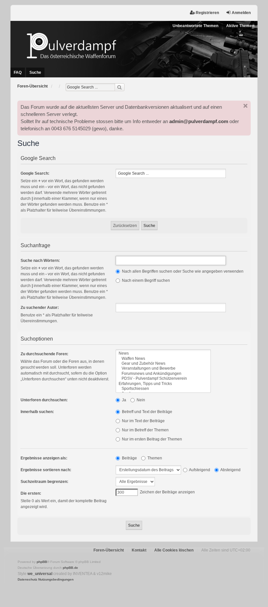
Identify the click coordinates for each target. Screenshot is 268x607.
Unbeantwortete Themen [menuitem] (195, 26)
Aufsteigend (199, 470)
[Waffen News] (163, 358)
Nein (140, 400)
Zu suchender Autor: (40, 307)
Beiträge (129, 458)
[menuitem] (27, 580)
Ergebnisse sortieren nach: (46, 470)
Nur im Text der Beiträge (143, 421)
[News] (163, 353)
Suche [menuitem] (35, 72)
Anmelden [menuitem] (241, 12)
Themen (154, 458)
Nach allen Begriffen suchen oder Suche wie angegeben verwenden (182, 271)
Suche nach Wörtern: (40, 260)
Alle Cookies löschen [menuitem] (173, 550)
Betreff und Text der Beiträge (146, 411)
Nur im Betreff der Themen (145, 430)
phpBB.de (70, 567)
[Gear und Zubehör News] (163, 363)
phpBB (42, 562)
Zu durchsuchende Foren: (44, 354)
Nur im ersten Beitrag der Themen (151, 439)
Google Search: (35, 173)
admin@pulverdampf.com (198, 121)
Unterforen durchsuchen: (44, 400)
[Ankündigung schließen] (245, 106)
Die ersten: (31, 493)
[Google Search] (120, 87)
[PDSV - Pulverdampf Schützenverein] (163, 378)
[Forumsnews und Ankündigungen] (163, 373)
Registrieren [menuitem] (207, 12)
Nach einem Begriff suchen (145, 280)
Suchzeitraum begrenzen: (44, 481)
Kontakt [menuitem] (139, 550)
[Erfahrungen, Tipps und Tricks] (163, 383)
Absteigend (230, 470)
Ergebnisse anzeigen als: (44, 458)
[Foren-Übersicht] (134, 45)
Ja (123, 400)
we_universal (39, 573)
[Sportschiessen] (163, 388)
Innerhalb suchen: (37, 411)
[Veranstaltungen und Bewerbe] (163, 368)
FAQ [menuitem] (18, 72)
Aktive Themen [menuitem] (240, 26)
